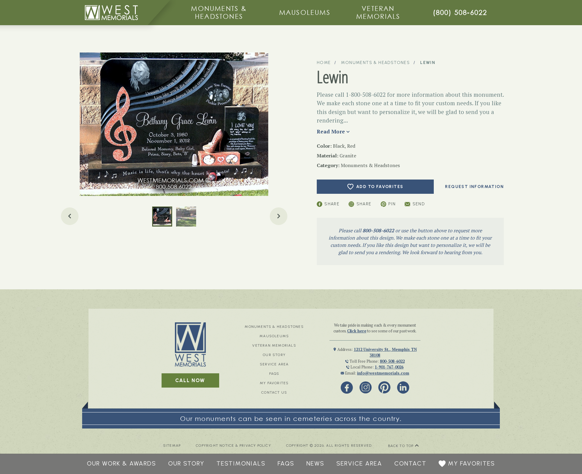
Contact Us (274, 392)
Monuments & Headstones (219, 12)
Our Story (274, 355)
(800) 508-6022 (460, 12)
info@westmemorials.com (383, 373)
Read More (331, 131)
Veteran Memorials (378, 12)
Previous (70, 216)
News (315, 463)
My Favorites (274, 383)
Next (278, 216)
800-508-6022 (378, 230)
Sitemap (172, 446)
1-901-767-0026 (389, 367)
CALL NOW (190, 380)
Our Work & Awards (121, 463)
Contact (410, 463)
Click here (356, 331)
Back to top (401, 446)
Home (324, 62)
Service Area (274, 364)
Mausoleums (304, 12)
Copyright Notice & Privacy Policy (233, 446)
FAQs (274, 373)
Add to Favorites (379, 186)
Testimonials (241, 463)
